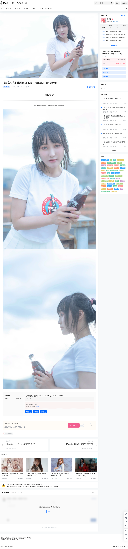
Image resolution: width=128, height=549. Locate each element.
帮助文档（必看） (23, 3)
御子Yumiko (119, 175)
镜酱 (122, 188)
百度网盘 (28, 412)
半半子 (103, 170)
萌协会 (13, 546)
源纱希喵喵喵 (111, 183)
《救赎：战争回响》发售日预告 (111, 31)
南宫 (108, 170)
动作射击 (116, 168)
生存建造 (109, 186)
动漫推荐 (123, 168)
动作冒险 (110, 168)
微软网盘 (43, 412)
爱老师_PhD (119, 183)
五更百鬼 (110, 165)
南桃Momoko (114, 170)
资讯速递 (48, 8)
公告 (13, 3)
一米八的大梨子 (112, 162)
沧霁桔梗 (103, 183)
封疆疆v (112, 175)
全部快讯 (114, 150)
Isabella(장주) (104, 160)
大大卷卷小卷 (104, 175)
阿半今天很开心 (105, 191)
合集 (109, 173)
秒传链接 (36, 412)
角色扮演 (110, 188)
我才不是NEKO (105, 178)
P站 (114, 160)
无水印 (112, 178)
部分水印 (116, 188)
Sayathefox (120, 160)
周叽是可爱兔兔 (116, 173)
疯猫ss (115, 186)
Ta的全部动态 (113, 45)
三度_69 (119, 162)
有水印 (111, 181)
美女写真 (6, 87)
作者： (113, 103)
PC (111, 160)
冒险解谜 (123, 165)
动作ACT (103, 168)
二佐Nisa (103, 165)
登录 (117, 3)
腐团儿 (120, 186)
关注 (122, 15)
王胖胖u (103, 186)
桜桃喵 (117, 181)
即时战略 (121, 170)
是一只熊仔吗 (104, 181)
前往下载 (92, 87)
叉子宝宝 (103, 173)
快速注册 (124, 3)
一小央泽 (103, 162)
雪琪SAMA (114, 191)
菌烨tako (103, 188)
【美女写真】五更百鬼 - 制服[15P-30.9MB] (79, 444)
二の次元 (16, 8)
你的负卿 (116, 165)
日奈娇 (117, 178)
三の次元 (7, 8)
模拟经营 (122, 181)
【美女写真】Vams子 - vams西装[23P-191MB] (20, 444)
